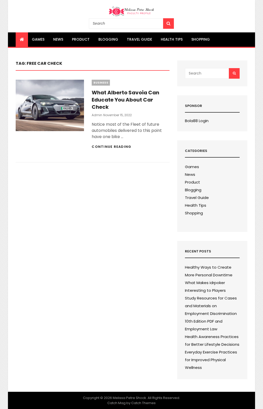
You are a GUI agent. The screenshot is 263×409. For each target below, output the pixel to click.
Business (100, 82)
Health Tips (172, 39)
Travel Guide (139, 39)
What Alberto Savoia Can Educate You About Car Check (125, 100)
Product (81, 39)
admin (97, 115)
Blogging (108, 39)
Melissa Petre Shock (129, 397)
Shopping (200, 39)
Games (38, 39)
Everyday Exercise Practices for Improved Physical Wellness (211, 359)
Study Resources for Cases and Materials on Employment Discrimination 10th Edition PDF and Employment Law (211, 313)
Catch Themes (143, 403)
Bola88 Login (197, 120)
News (58, 39)
